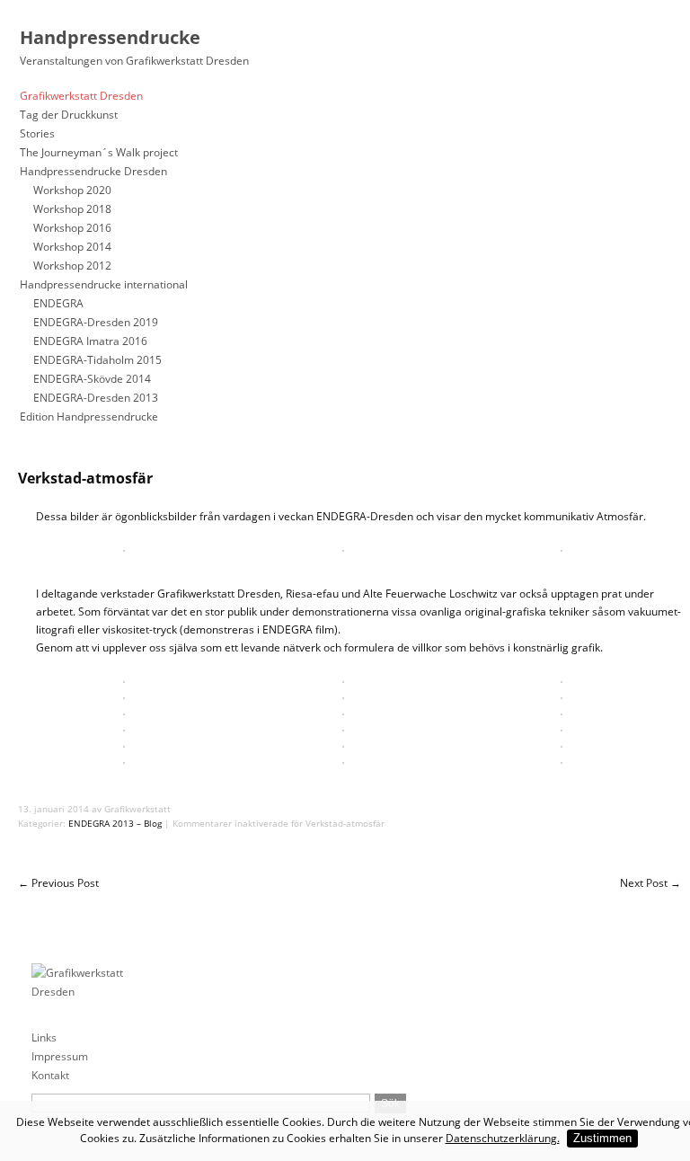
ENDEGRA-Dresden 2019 (95, 322)
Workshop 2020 (72, 190)
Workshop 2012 (72, 265)
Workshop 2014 (72, 246)
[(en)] (69, 927)
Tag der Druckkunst (69, 114)
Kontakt (50, 1075)
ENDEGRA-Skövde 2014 (92, 378)
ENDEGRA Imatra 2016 (90, 341)
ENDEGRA (58, 303)
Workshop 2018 (72, 209)
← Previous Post (58, 883)
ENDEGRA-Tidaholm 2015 (97, 360)
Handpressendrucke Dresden (93, 171)
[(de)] (41, 927)
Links (44, 1037)
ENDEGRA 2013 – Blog (115, 823)
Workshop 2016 (72, 227)
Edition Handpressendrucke (89, 416)
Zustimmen (602, 1138)
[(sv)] (97, 927)
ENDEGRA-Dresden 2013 (95, 397)
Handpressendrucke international (104, 284)
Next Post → (650, 883)
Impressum (59, 1056)
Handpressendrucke (110, 37)
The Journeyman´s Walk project (99, 152)
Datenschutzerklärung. (503, 1138)
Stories (37, 133)
